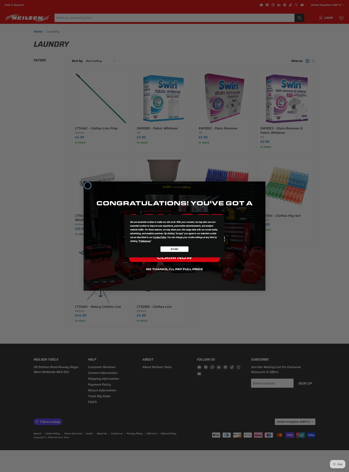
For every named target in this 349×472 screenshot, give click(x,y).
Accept (174, 249)
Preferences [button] (145, 241)
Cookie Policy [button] (159, 237)
